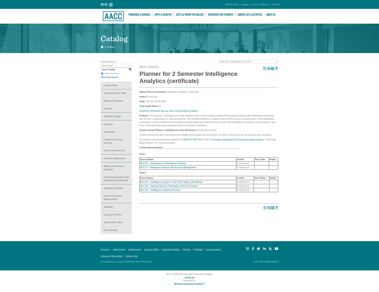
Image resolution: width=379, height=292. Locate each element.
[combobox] (248, 61)
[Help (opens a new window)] (276, 68)
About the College (112, 116)
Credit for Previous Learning (113, 141)
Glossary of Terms (113, 214)
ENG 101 (187, 139)
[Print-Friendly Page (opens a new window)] (272, 68)
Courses (108, 108)
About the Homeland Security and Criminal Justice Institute (168, 110)
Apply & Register (163, 14)
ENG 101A (198, 139)
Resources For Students (220, 14)
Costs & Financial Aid (114, 150)
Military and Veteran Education (114, 168)
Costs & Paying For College (190, 14)
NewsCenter (119, 249)
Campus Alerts (213, 249)
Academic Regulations (115, 158)
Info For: (104, 4)
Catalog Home (111, 85)
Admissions (109, 131)
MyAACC (276, 4)
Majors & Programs (113, 100)
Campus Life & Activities (250, 14)
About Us (271, 14)
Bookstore (264, 4)
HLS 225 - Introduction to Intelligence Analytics (163, 163)
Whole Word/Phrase (111, 73)
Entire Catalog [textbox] (107, 65)
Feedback (198, 249)
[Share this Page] (268, 68)
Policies (187, 249)
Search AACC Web (113, 222)
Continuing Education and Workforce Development (116, 179)
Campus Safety (151, 249)
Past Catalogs (110, 230)
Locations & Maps (171, 249)
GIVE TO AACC (232, 4)
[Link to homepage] (113, 16)
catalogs (189, 277)
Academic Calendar (113, 188)
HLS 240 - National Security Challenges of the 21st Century (169, 186)
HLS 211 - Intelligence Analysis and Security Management (168, 167)
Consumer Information (112, 256)
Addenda (108, 207)
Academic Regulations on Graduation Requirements (237, 139)
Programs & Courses (139, 14)
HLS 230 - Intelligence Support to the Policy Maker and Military (171, 182)
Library (255, 4)
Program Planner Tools (115, 93)
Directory (105, 249)
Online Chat (132, 256)
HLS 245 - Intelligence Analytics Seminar (160, 190)
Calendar (245, 4)
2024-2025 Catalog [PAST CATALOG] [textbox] (235, 61)
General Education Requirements (113, 197)
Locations (108, 124)
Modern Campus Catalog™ (189, 283)
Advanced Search (109, 77)
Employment (135, 249)
